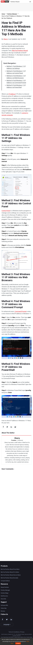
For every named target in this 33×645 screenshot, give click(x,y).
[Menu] (30, 1)
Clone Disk (3, 598)
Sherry (6, 39)
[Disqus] (16, 490)
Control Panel (6, 210)
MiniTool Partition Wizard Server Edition (11, 575)
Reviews (3, 611)
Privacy (22, 632)
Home (3, 14)
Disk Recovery (4, 596)
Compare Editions (5, 580)
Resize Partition (5, 587)
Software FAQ (4, 605)
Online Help (3, 608)
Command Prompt (20, 311)
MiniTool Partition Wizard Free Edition (10, 569)
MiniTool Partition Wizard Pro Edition (10, 572)
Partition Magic (4, 593)
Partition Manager (12, 14)
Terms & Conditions (14, 632)
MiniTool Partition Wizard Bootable (9, 578)
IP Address (12, 94)
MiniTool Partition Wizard (20, 50)
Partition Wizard (14, 1)
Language (6, 624)
